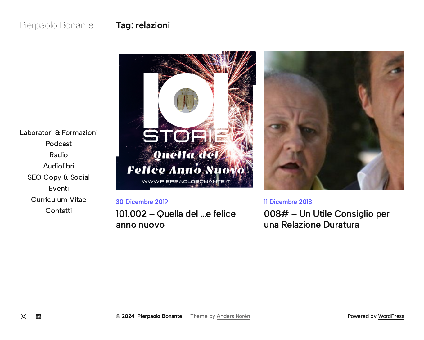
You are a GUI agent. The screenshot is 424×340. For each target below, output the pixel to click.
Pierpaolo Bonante (57, 25)
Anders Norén (233, 316)
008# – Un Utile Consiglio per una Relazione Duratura (327, 219)
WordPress (391, 316)
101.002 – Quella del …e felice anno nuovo (176, 219)
